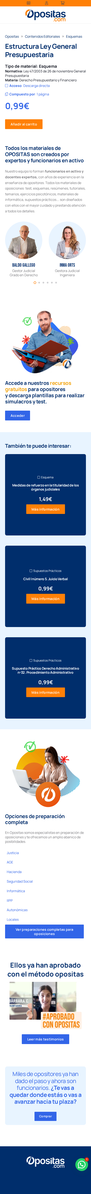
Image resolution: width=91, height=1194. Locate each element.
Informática (16, 891)
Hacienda (14, 871)
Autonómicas (17, 910)
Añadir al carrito (24, 124)
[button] (81, 1164)
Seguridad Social (20, 881)
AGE (10, 862)
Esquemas (74, 36)
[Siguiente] (79, 249)
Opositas (12, 36)
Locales (13, 919)
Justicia (13, 852)
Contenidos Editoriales (42, 36)
